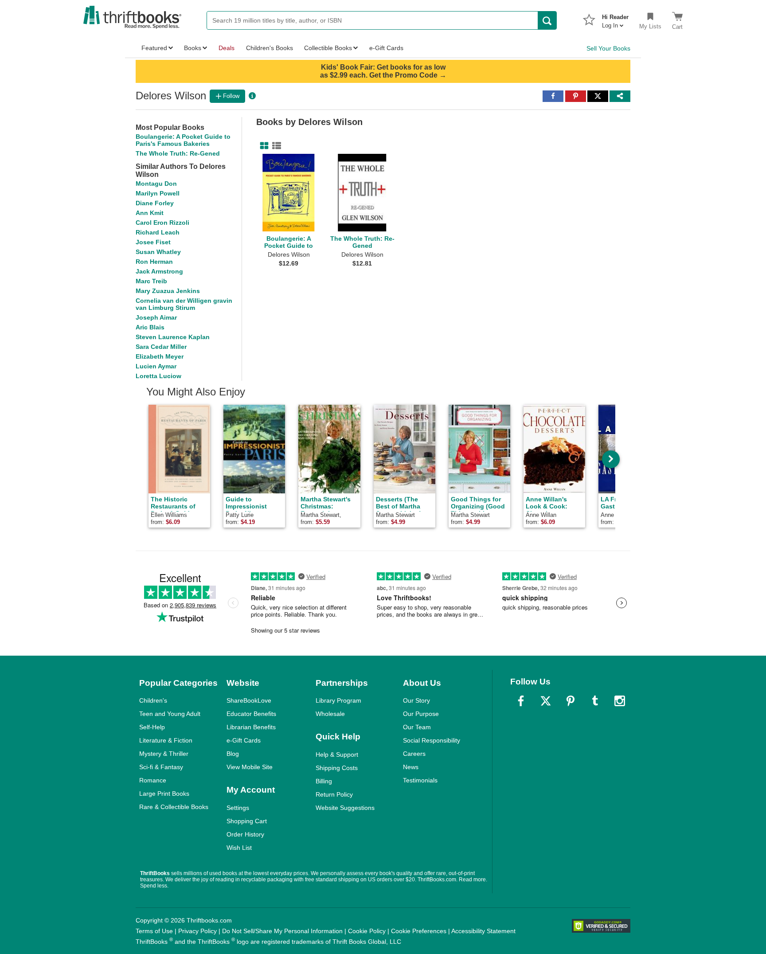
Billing (324, 781)
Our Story (416, 700)
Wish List (239, 847)
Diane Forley (155, 203)
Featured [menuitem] (154, 47)
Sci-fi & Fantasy (161, 766)
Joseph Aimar (156, 317)
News (410, 766)
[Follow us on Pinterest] (570, 701)
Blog (233, 753)
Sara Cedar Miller (161, 346)
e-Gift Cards (244, 740)
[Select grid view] (262, 146)
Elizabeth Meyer (160, 356)
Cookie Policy (367, 930)
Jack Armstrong (159, 271)
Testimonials (420, 780)
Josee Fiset (153, 242)
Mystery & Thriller (163, 753)
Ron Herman (154, 261)
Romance (152, 780)
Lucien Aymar (156, 366)
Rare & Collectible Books (173, 806)
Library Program (338, 700)
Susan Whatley (158, 251)
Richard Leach (158, 232)
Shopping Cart (247, 821)
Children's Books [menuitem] (269, 47)
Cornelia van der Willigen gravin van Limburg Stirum (184, 304)
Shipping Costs (337, 767)
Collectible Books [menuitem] (328, 47)
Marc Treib (151, 281)
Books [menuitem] (192, 47)
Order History (245, 834)
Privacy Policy (197, 930)
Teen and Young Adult (169, 713)
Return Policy (334, 794)
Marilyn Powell (158, 193)
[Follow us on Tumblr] (595, 701)
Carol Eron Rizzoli (162, 222)
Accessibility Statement (483, 930)
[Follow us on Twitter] (545, 701)
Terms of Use (154, 930)
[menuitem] (615, 18)
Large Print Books (164, 793)
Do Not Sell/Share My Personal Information (282, 930)
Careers (414, 753)
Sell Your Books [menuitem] (608, 48)
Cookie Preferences (418, 930)
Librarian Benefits (251, 727)
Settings (238, 807)
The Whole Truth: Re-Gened (178, 153)
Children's (153, 700)
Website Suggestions (345, 807)
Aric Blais (150, 327)
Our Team (417, 727)
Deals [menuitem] (226, 47)
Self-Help (152, 727)
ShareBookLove (249, 700)
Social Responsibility (431, 740)
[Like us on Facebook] (521, 701)
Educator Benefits (251, 713)
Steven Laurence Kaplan (173, 336)
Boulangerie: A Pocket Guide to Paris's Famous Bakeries (183, 140)
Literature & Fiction (165, 740)
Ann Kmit (150, 212)
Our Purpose (421, 713)
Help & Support (337, 754)
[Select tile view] (275, 146)
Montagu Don (156, 183)
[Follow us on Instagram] (619, 701)
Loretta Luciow (158, 375)
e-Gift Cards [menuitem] (386, 47)
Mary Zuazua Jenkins (168, 290)
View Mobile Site (250, 766)
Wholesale (330, 713)
